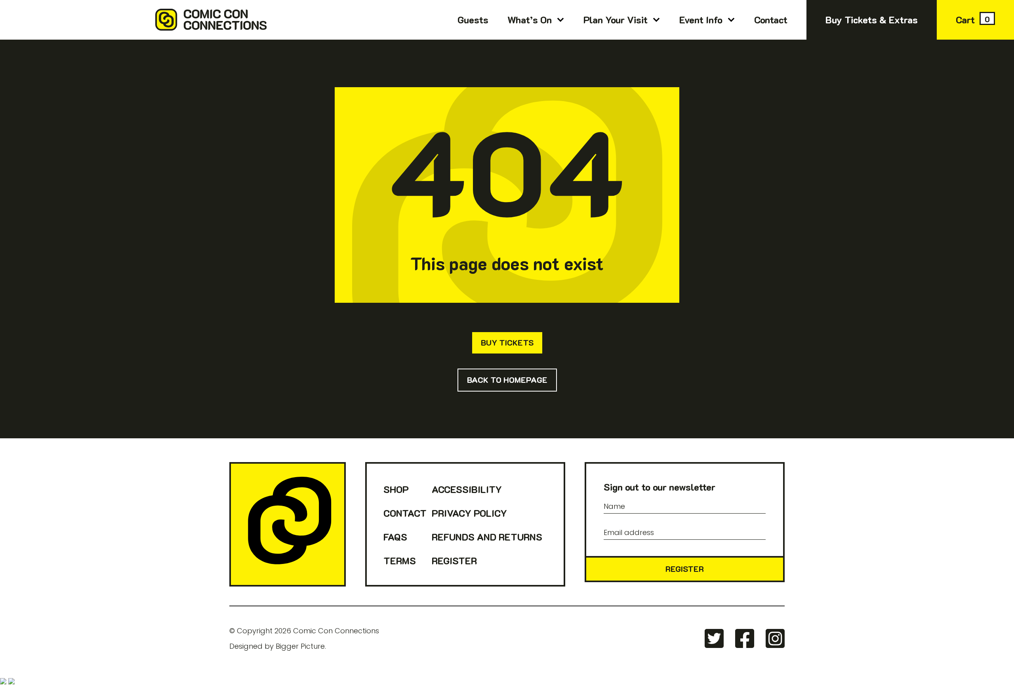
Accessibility (467, 489)
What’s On (529, 19)
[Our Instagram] (775, 638)
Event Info (700, 19)
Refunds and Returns (487, 537)
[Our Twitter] (714, 638)
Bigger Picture (300, 646)
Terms (399, 560)
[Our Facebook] (744, 638)
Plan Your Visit (615, 19)
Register (454, 560)
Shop (396, 489)
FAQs (395, 537)
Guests (472, 19)
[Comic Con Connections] (133, 20)
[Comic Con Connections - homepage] (287, 524)
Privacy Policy (469, 513)
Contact (770, 19)
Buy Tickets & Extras (871, 19)
